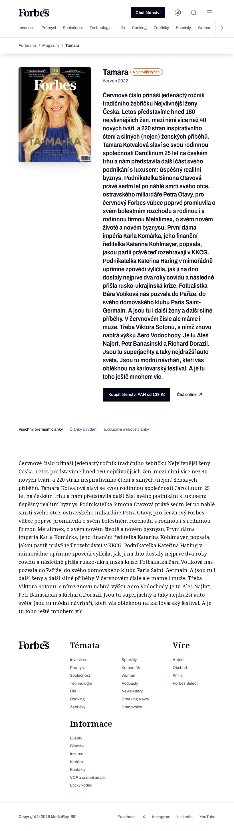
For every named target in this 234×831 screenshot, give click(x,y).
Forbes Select (185, 683)
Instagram (161, 817)
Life (121, 28)
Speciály (183, 28)
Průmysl (48, 28)
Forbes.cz (28, 45)
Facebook (127, 817)
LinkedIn (185, 817)
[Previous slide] (13, 28)
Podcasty (130, 683)
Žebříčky (161, 28)
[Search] (193, 12)
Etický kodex (81, 785)
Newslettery (132, 691)
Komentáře (132, 668)
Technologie (101, 28)
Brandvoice (132, 707)
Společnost (73, 28)
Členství (77, 746)
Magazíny (51, 45)
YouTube (207, 817)
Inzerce (76, 754)
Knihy (178, 675)
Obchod (180, 668)
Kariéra (76, 762)
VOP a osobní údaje (87, 777)
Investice (27, 28)
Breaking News (135, 699)
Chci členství (148, 13)
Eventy (76, 738)
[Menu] (209, 12)
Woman (204, 28)
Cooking (139, 28)
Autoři (178, 660)
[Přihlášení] (177, 12)
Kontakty (78, 769)
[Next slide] (221, 28)
